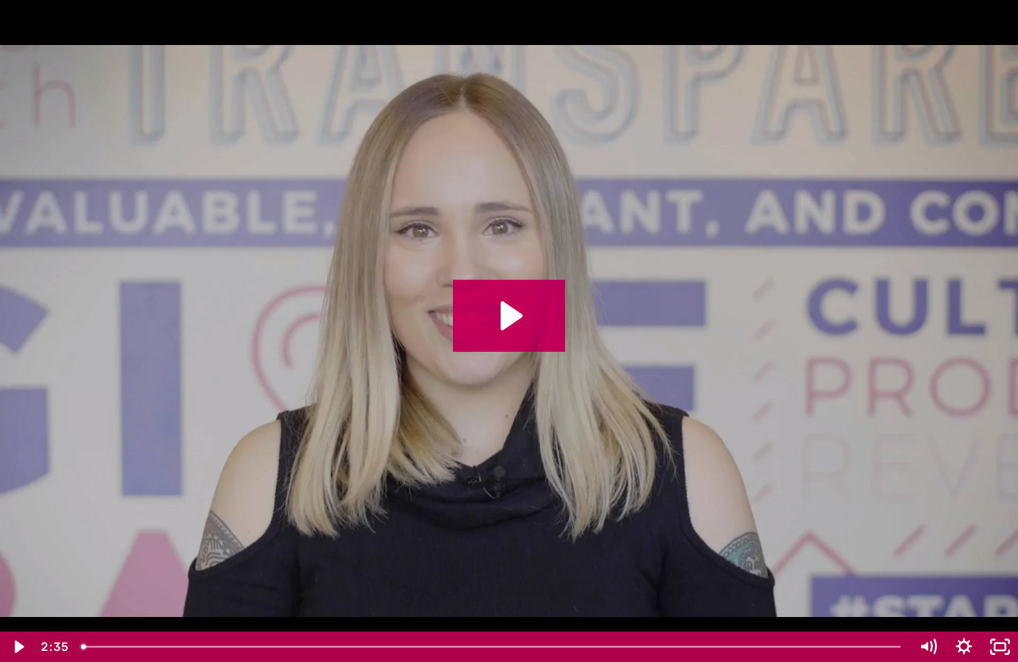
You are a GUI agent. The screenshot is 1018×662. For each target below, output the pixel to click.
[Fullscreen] (1000, 647)
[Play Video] (18, 647)
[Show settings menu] (964, 647)
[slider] (492, 647)
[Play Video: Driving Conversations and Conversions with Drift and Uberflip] (509, 316)
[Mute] (928, 647)
